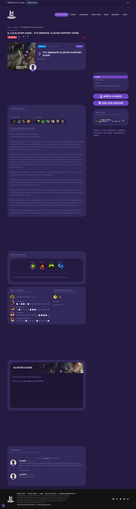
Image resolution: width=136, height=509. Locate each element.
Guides (73, 14)
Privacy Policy (32, 493)
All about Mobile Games (67, 493)
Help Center (21, 493)
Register (115, 14)
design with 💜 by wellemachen (26, 505)
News (106, 14)
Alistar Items (98, 132)
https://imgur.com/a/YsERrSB (33, 381)
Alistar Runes (107, 132)
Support (96, 135)
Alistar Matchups (119, 132)
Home (9, 27)
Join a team (96, 14)
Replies (25, 470)
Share (80, 46)
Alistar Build (121, 130)
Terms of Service (51, 493)
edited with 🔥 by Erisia (44, 505)
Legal (41, 493)
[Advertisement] (46, 87)
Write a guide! (112, 96)
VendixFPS (96, 130)
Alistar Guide (111, 130)
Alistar (103, 130)
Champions (83, 14)
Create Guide (61, 14)
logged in (46, 458)
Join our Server (112, 103)
